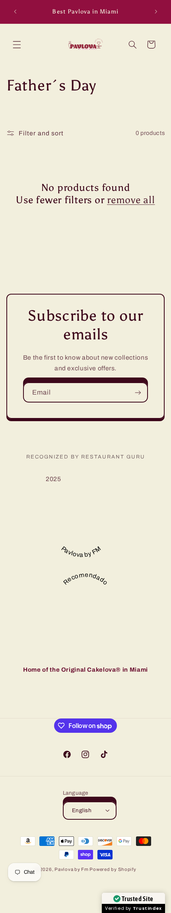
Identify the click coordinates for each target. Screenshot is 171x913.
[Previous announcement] (15, 11)
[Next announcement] (156, 11)
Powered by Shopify (112, 869)
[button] (17, 44)
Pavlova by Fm (71, 869)
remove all (131, 200)
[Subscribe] (138, 392)
